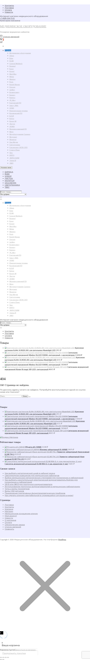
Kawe (11, 69)
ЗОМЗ (11, 108)
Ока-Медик (13, 142)
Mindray (12, 79)
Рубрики (8, 50)
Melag (11, 77)
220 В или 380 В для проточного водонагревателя (28, 484)
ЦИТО (11, 155)
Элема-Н (12, 160)
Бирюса (12, 98)
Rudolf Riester (14, 84)
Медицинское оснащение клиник (21, 514)
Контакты (9, 6)
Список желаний (13, 527)
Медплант (13, 137)
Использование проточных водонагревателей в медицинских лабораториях (42, 487)
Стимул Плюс (14, 150)
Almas (11, 56)
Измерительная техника (18, 111)
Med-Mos (12, 74)
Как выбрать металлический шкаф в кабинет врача (30, 473)
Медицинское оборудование (23, 26)
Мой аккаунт (11, 516)
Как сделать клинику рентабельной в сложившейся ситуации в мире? (39, 495)
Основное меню (6, 167)
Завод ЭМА (13, 105)
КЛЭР (11, 116)
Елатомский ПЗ (15, 103)
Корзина (9, 509)
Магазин (9, 511)
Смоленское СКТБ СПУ (18, 147)
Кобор (11, 119)
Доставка (9, 8)
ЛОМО (12, 126)
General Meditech (15, 64)
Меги (11, 132)
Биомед (12, 95)
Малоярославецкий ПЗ (18, 129)
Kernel (11, 71)
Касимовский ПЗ (15, 113)
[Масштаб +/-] (1, 657)
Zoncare (12, 87)
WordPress (62, 540)
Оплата (8, 10)
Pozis (11, 82)
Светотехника (14, 145)
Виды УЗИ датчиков (14, 491)
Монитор (12, 139)
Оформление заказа (15, 525)
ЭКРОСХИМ (14, 158)
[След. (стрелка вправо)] (3, 659)
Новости (9, 12)
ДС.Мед (12, 100)
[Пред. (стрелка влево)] (1, 659)
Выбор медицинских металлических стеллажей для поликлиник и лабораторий (44, 478)
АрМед (12, 90)
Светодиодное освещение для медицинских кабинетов (32, 476)
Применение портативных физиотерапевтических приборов (35, 493)
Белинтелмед (14, 92)
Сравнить (9, 529)
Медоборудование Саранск (19, 134)
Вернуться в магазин (25, 650)
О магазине (10, 520)
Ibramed (12, 66)
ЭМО (11, 163)
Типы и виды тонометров (17, 489)
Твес (11, 153)
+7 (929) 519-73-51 (7, 18)
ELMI (11, 61)
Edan (11, 58)
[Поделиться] (6, 657)
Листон (12, 124)
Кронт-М (12, 121)
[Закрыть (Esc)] (8, 657)
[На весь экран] (3, 657)
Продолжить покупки (14, 653)
